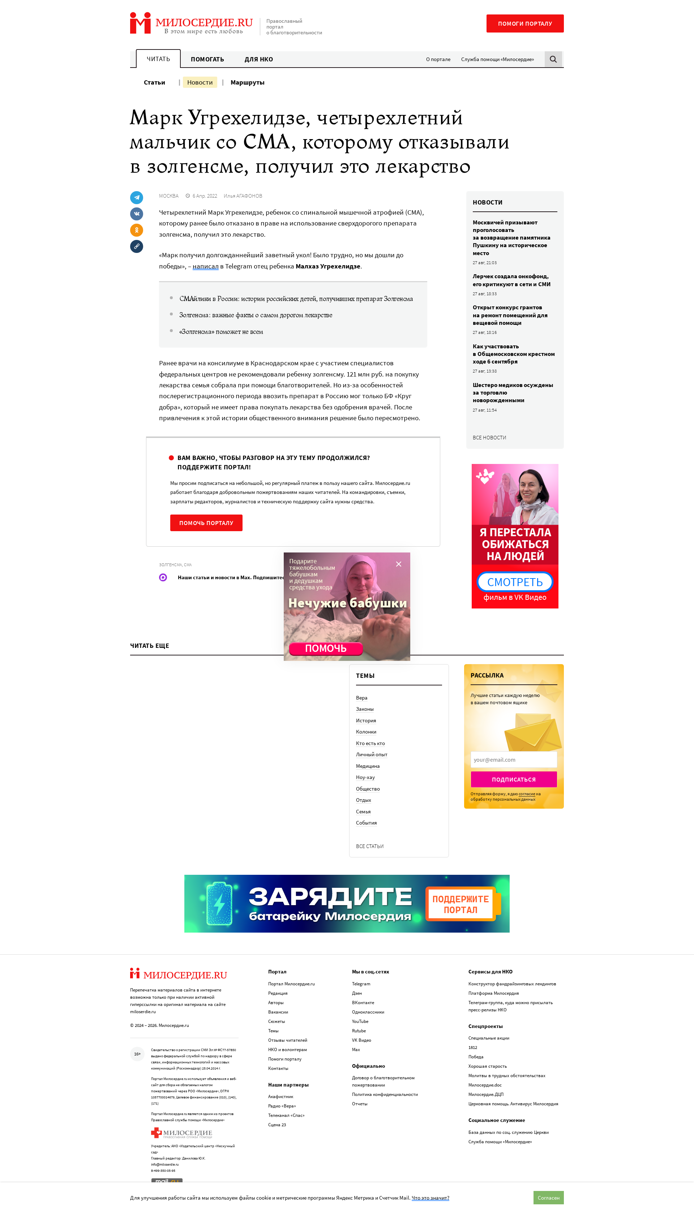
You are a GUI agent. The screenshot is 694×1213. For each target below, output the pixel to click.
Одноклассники (368, 1012)
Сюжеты (276, 1021)
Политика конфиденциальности (385, 1094)
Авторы (276, 1002)
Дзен (357, 993)
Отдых (363, 799)
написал (206, 266)
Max (356, 1049)
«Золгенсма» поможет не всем (221, 332)
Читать (158, 59)
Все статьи (370, 846)
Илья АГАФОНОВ (243, 195)
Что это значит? (430, 1197)
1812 (472, 1047)
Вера (362, 697)
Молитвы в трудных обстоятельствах (506, 1075)
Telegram (361, 984)
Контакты (278, 1068)
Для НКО (259, 59)
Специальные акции (488, 1038)
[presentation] (514, 759)
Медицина (368, 765)
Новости (200, 82)
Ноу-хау (365, 777)
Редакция (278, 993)
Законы (365, 708)
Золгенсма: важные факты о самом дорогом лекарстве (255, 315)
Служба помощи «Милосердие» (497, 59)
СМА (188, 564)
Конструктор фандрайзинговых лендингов (512, 984)
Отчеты (360, 1104)
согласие (527, 793)
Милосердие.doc (485, 1085)
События (366, 822)
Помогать (207, 59)
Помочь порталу (206, 523)
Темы (273, 1031)
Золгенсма (170, 564)
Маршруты (248, 82)
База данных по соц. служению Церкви (508, 1132)
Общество (368, 788)
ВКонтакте (363, 1002)
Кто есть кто (370, 743)
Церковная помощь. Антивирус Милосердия (513, 1104)
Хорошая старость (487, 1066)
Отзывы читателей (287, 1040)
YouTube (360, 1021)
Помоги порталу (525, 23)
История (366, 720)
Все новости (489, 437)
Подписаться (514, 779)
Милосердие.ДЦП (486, 1094)
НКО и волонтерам (287, 1049)
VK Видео (361, 1040)
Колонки (366, 731)
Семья (363, 811)
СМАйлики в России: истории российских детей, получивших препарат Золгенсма (296, 299)
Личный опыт (371, 754)
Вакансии (278, 1012)
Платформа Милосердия (493, 993)
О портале (438, 59)
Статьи (154, 82)
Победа (476, 1057)
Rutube (359, 1031)
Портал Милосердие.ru (291, 984)
